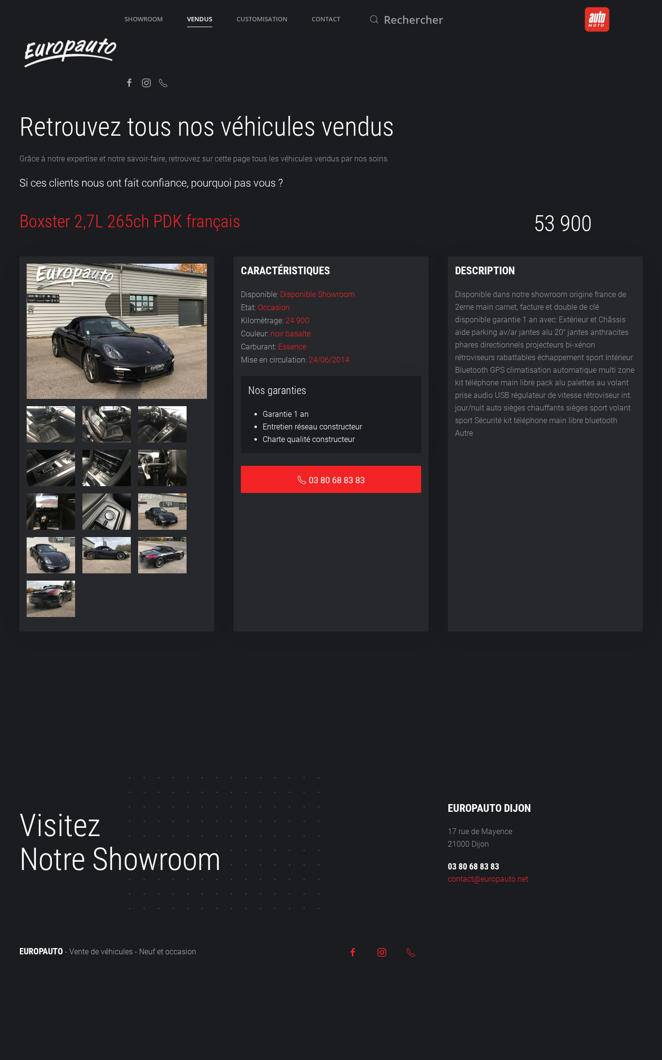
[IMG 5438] (51, 599)
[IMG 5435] (51, 555)
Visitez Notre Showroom (120, 842)
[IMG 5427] (106, 424)
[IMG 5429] (51, 468)
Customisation (261, 19)
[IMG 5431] (162, 468)
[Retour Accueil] (72, 51)
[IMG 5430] (106, 468)
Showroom (144, 19)
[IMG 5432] (51, 511)
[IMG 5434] (162, 511)
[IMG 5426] (51, 424)
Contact (326, 19)
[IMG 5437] (162, 555)
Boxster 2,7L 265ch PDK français (129, 221)
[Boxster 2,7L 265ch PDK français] (117, 330)
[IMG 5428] (162, 424)
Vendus (199, 19)
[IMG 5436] (106, 555)
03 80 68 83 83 (473, 866)
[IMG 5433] (106, 511)
